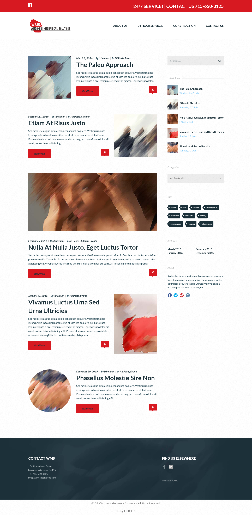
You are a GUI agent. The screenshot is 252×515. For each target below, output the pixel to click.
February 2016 (204, 249)
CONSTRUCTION (184, 25)
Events (93, 240)
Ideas (128, 58)
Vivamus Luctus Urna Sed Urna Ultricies (201, 132)
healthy (203, 215)
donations (175, 215)
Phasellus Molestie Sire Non (115, 378)
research (191, 224)
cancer (173, 207)
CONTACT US (215, 25)
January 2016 (174, 252)
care (184, 207)
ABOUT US (120, 25)
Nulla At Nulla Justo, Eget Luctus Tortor (83, 247)
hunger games (176, 224)
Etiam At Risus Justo (56, 123)
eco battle (189, 215)
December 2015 (205, 252)
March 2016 (174, 249)
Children (85, 116)
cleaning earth (211, 207)
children (196, 207)
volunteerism (206, 224)
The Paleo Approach (104, 64)
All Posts (119, 58)
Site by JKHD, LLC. (126, 511)
